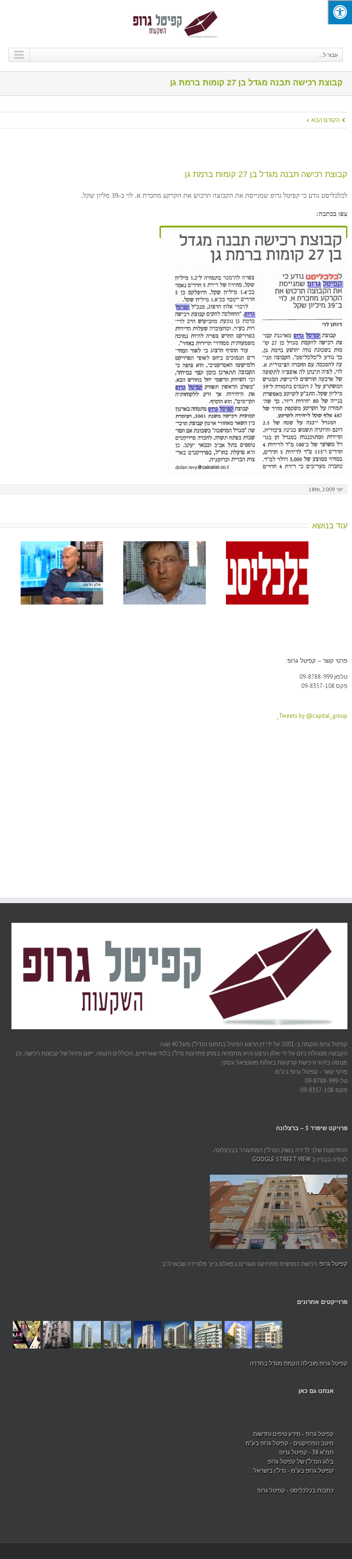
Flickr (171, 1418)
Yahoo (98, 1417)
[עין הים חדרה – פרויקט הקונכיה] (87, 1335)
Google (31, 1418)
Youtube (135, 1420)
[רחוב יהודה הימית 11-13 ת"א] (268, 1335)
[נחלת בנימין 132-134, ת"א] (208, 1335)
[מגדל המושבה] (147, 1335)
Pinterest (153, 1419)
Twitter (14, 1418)
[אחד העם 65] (238, 1335)
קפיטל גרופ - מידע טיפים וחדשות (293, 1434)
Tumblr (80, 1418)
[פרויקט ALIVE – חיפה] (26, 1335)
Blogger (64, 1417)
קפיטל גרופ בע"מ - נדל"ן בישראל (293, 1471)
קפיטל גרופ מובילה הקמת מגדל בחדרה (298, 1363)
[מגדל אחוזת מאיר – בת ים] (117, 1335)
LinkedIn (48, 1417)
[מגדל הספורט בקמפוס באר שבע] (178, 1335)
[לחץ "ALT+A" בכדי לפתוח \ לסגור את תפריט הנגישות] (340, 12)
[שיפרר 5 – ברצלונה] (57, 1335)
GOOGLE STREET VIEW (281, 1159)
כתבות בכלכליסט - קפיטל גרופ (295, 1490)
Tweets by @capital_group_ (311, 716)
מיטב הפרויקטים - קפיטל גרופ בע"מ (290, 1443)
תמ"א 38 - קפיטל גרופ (306, 1452)
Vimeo (116, 1418)
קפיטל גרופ (333, 1264)
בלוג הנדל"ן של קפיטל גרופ (301, 1461)
